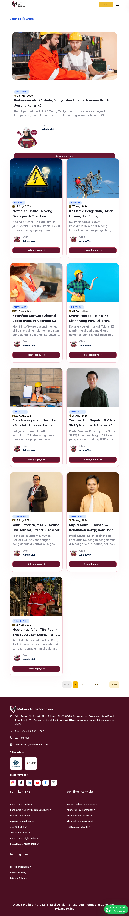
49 (104, 684)
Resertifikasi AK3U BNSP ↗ (24, 844)
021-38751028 (22, 737)
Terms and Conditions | (101, 905)
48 (96, 684)
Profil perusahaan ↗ (20, 866)
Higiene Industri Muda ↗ (23, 821)
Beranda (15, 18)
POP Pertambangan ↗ (22, 815)
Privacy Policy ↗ (18, 878)
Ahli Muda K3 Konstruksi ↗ (81, 821)
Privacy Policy (64, 909)
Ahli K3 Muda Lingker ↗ (79, 815)
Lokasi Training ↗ (19, 872)
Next (114, 684)
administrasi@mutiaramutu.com (31, 744)
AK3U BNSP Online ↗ (21, 804)
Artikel (30, 18)
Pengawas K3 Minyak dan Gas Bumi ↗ (30, 810)
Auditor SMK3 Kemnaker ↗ (81, 810)
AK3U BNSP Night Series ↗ (24, 838)
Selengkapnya (64, 156)
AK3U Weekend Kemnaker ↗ (82, 804)
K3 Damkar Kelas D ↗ (78, 827)
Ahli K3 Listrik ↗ (18, 827)
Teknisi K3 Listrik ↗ (20, 832)
